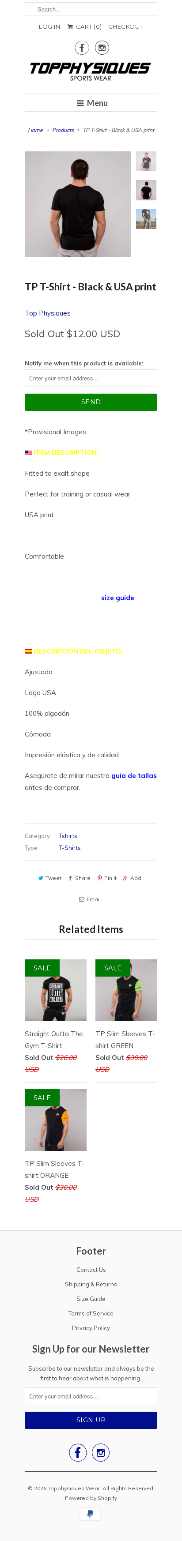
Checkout (125, 26)
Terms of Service (91, 1313)
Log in (49, 26)
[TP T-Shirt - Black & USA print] (78, 204)
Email (93, 899)
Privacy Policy (91, 1327)
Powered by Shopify (91, 1498)
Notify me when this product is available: (84, 363)
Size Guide (91, 1298)
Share (83, 878)
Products (63, 130)
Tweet (53, 878)
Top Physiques (48, 313)
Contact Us (91, 1269)
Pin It (110, 878)
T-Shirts (70, 847)
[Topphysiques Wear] (91, 73)
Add (135, 878)
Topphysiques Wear (74, 1488)
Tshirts (68, 835)
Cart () (88, 26)
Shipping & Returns (91, 1284)
